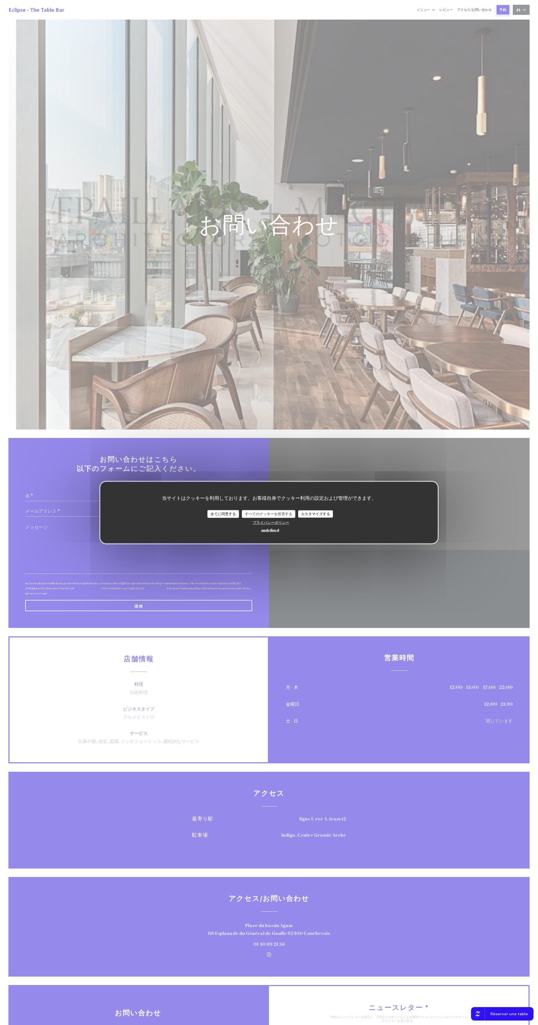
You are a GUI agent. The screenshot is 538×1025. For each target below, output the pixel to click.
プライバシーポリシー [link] (271, 522)
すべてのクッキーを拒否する (268, 513)
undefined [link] (270, 529)
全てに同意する (223, 513)
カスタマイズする (315, 513)
